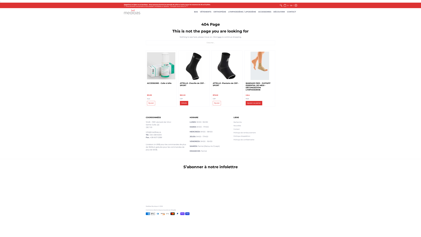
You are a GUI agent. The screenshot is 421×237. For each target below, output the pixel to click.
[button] (288, 5)
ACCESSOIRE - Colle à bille (159, 83)
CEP (181, 99)
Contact (237, 129)
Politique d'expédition (242, 136)
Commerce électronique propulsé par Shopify (161, 210)
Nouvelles (237, 126)
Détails (184, 103)
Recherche (238, 122)
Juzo (148, 99)
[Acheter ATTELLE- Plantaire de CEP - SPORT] (227, 66)
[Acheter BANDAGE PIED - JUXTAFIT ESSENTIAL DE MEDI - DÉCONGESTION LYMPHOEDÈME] (260, 66)
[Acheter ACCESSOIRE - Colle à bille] (161, 66)
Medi (247, 99)
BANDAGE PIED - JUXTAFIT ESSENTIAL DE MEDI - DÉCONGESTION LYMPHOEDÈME (258, 86)
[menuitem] (281, 5)
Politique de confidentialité (244, 140)
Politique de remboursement (245, 133)
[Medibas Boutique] (132, 11)
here (219, 37)
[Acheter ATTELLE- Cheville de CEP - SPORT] (194, 66)
